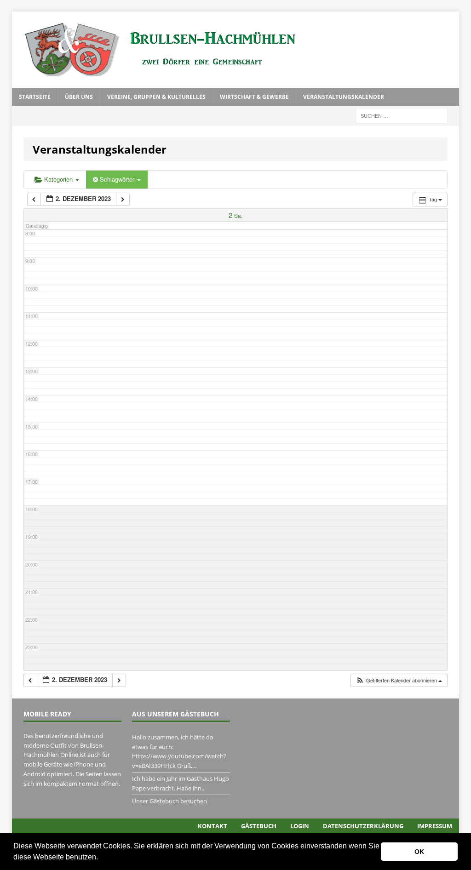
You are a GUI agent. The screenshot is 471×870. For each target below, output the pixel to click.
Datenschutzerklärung (363, 826)
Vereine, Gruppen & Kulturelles (156, 97)
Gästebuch (258, 826)
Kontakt (212, 826)
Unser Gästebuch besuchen (169, 801)
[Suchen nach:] (402, 115)
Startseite (35, 97)
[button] (101, 858)
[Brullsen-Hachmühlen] (236, 49)
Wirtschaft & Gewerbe (254, 97)
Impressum (434, 826)
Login (299, 826)
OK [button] (419, 851)
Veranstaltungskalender (343, 97)
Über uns (79, 97)
